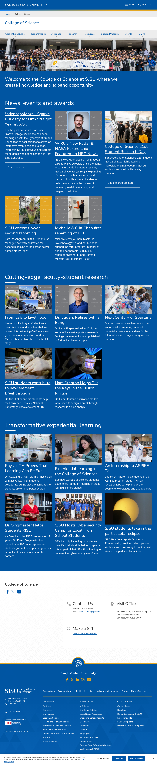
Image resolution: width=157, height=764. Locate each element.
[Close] (153, 758)
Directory (121, 710)
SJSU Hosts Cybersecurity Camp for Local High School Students (78, 530)
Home (7, 14)
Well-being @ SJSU (89, 749)
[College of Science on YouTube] (19, 592)
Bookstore (85, 721)
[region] (78, 759)
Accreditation (64, 691)
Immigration (85, 741)
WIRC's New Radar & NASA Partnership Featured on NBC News (76, 148)
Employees (85, 733)
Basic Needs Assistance (91, 714)
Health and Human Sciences (56, 721)
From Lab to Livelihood (26, 317)
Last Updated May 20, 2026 (16, 731)
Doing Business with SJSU (129, 714)
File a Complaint (125, 721)
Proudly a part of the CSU (15, 720)
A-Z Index (84, 706)
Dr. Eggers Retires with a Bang (77, 320)
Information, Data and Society (57, 725)
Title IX (77, 691)
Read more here (17, 167)
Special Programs (110, 33)
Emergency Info (124, 717)
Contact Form (123, 706)
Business (47, 706)
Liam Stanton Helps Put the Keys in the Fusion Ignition (76, 388)
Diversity (87, 691)
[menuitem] (15, 34)
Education (47, 710)
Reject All (119, 758)
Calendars (84, 725)
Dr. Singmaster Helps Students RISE (24, 527)
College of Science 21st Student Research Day (126, 149)
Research (72, 33)
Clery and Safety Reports (92, 717)
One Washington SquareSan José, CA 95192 (18, 699)
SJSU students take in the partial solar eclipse (128, 531)
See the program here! (121, 182)
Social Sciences (50, 741)
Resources (89, 33)
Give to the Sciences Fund (85, 633)
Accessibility (49, 691)
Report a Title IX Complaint (130, 725)
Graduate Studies (51, 717)
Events (128, 33)
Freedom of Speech (89, 737)
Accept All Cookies (136, 758)
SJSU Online (15, 712)
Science (46, 737)
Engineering (48, 714)
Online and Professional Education (59, 733)
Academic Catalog (88, 710)
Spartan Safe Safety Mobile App (95, 745)
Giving (142, 33)
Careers (83, 729)
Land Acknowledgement (107, 691)
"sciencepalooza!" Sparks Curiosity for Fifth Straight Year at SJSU (28, 119)
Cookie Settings (138, 691)
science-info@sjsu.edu (89, 611)
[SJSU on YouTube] (89, 679)
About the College (15, 33)
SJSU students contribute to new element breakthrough (27, 388)
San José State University (26, 5)
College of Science (22, 22)
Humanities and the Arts (54, 729)
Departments (38, 33)
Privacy (124, 691)
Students (56, 33)
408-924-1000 (14, 703)
